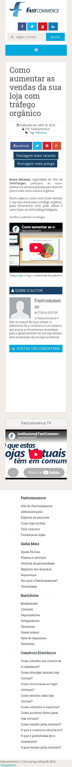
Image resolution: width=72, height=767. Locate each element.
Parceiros (28, 626)
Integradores (30, 621)
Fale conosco (30, 529)
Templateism (8, 765)
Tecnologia (29, 586)
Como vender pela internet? (41, 724)
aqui (20, 275)
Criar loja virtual (33, 523)
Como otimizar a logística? (40, 707)
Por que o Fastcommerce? (39, 580)
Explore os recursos (35, 517)
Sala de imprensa (33, 638)
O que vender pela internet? (41, 747)
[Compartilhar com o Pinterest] (47, 146)
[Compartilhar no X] (37, 146)
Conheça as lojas (33, 535)
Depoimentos (30, 615)
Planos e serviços (33, 557)
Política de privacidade (38, 563)
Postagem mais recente (35, 155)
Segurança (28, 575)
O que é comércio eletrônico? (42, 730)
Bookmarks (29, 603)
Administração (32, 512)
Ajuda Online (30, 552)
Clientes (27, 609)
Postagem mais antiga (35, 163)
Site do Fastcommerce (36, 506)
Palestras (41, 132)
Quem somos (30, 632)
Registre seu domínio (36, 569)
